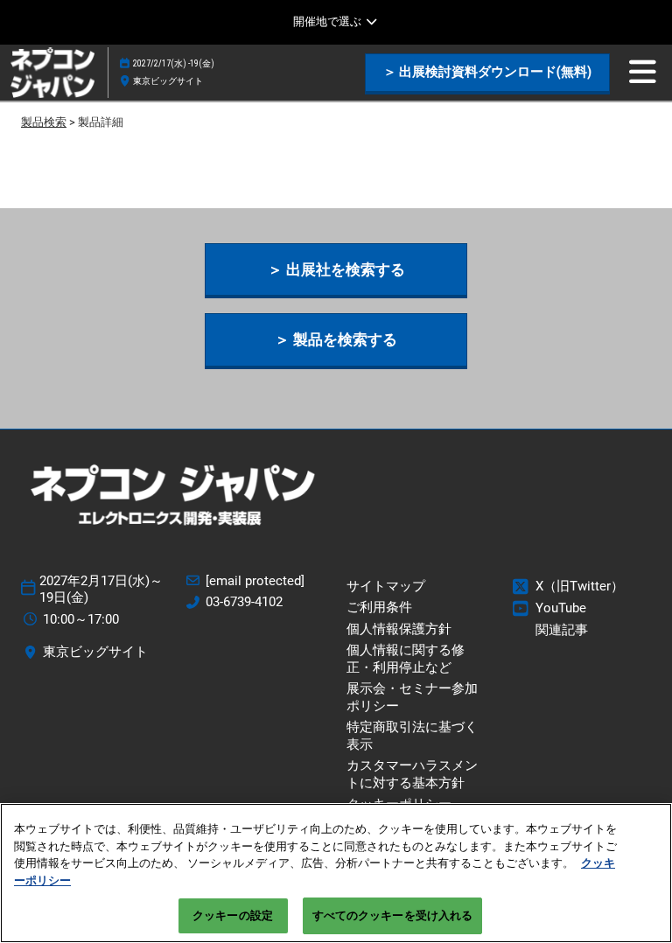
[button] (487, 72)
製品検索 (43, 122)
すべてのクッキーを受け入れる (392, 915)
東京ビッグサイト (168, 81)
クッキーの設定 (232, 915)
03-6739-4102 (244, 602)
